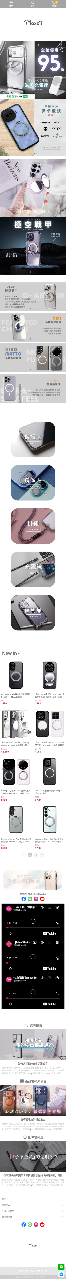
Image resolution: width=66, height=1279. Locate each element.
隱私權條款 (7, 1217)
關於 (4, 1198)
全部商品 (6, 1205)
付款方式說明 (8, 1211)
